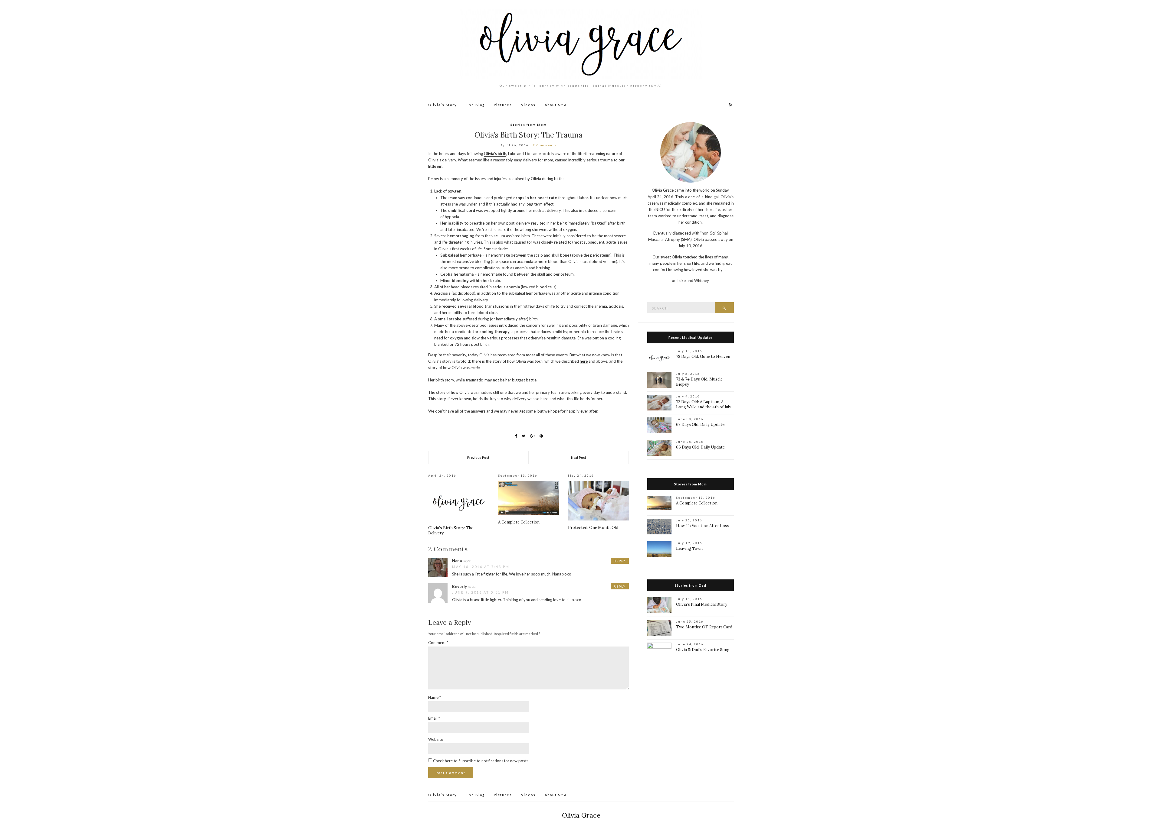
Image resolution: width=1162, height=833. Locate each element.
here (584, 361)
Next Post (578, 457)
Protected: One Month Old (593, 527)
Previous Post (478, 457)
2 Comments (544, 145)
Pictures (503, 105)
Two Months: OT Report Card (704, 627)
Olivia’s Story (442, 105)
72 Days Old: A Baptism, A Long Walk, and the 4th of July (703, 404)
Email (434, 718)
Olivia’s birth (495, 153)
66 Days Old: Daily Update (700, 447)
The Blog (475, 105)
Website (435, 739)
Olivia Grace (581, 815)
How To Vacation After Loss (702, 525)
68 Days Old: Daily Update (700, 424)
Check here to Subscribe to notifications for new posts (480, 760)
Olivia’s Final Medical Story (701, 604)
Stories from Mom (528, 124)
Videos (528, 105)
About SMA (556, 105)
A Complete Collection (519, 522)
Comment (438, 642)
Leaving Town (689, 548)
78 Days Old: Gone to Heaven (703, 356)
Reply (620, 560)
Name (434, 697)
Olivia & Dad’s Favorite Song (703, 649)
